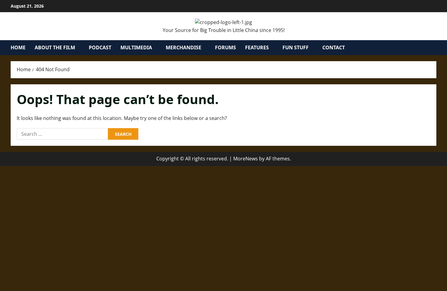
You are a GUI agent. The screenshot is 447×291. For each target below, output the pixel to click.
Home (18, 47)
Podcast (100, 47)
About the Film (55, 47)
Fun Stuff (295, 47)
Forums (225, 47)
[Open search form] (434, 48)
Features (257, 47)
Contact (333, 47)
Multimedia (136, 47)
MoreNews (245, 158)
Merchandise (183, 47)
